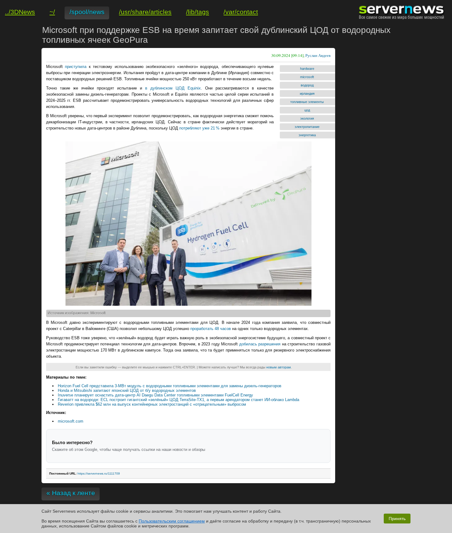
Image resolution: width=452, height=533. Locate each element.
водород (307, 85)
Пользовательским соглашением (172, 521)
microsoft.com (70, 421)
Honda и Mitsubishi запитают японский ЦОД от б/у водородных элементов (127, 390)
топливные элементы (307, 102)
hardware (307, 68)
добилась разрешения (260, 344)
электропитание (307, 127)
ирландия (307, 93)
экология (307, 118)
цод (307, 110)
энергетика (307, 135)
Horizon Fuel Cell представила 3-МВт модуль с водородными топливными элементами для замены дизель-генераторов (169, 386)
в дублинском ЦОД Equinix (173, 88)
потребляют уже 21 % (199, 128)
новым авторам (278, 367)
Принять (397, 518)
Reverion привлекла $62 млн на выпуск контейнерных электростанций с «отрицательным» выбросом (152, 404)
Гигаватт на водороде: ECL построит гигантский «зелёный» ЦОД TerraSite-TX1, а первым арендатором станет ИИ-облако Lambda (178, 399)
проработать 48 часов (210, 328)
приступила (75, 66)
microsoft (307, 77)
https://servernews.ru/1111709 (98, 473)
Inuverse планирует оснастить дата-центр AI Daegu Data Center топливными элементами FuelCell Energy (155, 395)
